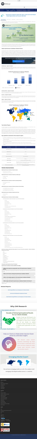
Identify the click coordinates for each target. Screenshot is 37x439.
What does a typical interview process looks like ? (6, 410)
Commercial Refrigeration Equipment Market (18, 293)
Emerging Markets (3, 387)
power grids (22, 45)
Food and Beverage (3, 401)
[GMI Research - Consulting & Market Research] (6, 4)
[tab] (18, 268)
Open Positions (2, 411)
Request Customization (18, 61)
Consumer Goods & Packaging (4, 397)
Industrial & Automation (3, 402)
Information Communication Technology (5, 403)
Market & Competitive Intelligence (4, 383)
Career (1, 409)
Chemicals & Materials (3, 396)
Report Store (13, 10)
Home (8, 10)
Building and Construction (3, 395)
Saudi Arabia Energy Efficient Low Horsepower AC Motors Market (18, 296)
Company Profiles (2, 388)
